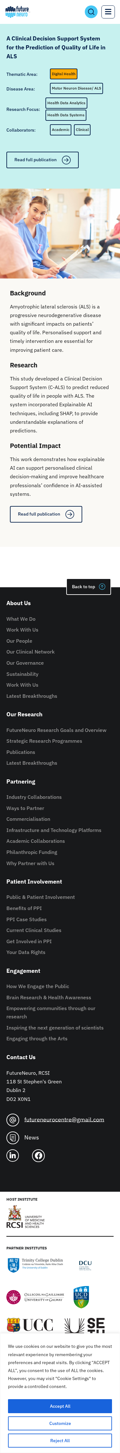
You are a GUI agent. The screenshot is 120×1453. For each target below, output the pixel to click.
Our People (19, 641)
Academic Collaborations (35, 841)
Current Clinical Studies (33, 930)
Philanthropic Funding (31, 852)
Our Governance (25, 663)
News (31, 1137)
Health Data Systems (65, 114)
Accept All (60, 1406)
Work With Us (22, 629)
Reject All (60, 1440)
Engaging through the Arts (37, 1038)
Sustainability (22, 674)
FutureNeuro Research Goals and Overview (56, 730)
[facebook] (41, 1155)
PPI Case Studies (26, 919)
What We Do (21, 619)
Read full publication (35, 160)
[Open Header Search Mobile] (91, 11)
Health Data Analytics (66, 102)
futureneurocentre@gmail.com (64, 1119)
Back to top (83, 586)
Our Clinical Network (30, 651)
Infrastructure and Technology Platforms (53, 830)
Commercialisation (28, 819)
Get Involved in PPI (29, 941)
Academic (60, 129)
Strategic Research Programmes (44, 741)
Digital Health (64, 73)
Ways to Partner (25, 808)
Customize (60, 1423)
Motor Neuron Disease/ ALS (76, 88)
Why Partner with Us (30, 863)
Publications (20, 752)
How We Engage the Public (37, 986)
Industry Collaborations (34, 797)
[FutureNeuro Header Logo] (17, 12)
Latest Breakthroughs (31, 696)
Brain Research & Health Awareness (48, 997)
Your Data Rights (25, 952)
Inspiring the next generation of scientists (55, 1027)
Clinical (82, 129)
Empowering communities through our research (50, 1012)
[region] (60, 1393)
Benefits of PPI (24, 908)
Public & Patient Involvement (40, 897)
